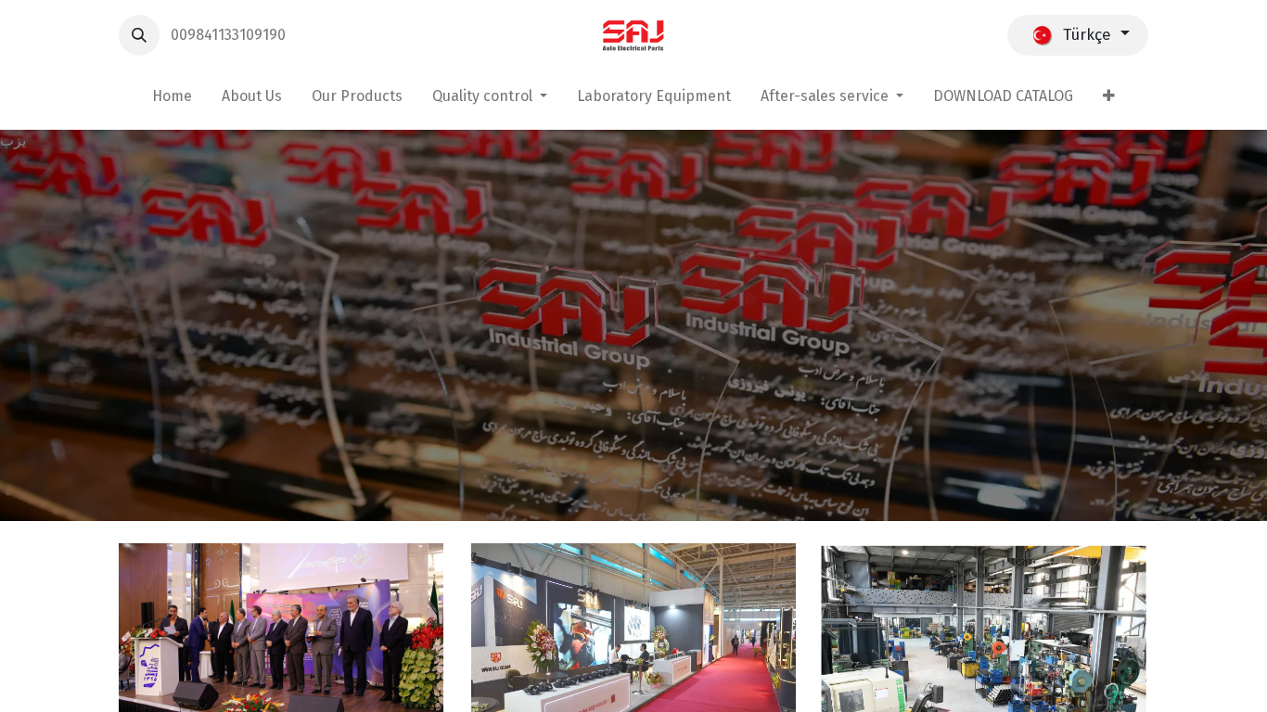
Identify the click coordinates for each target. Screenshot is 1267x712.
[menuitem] (172, 100)
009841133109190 (230, 35)
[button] (139, 35)
